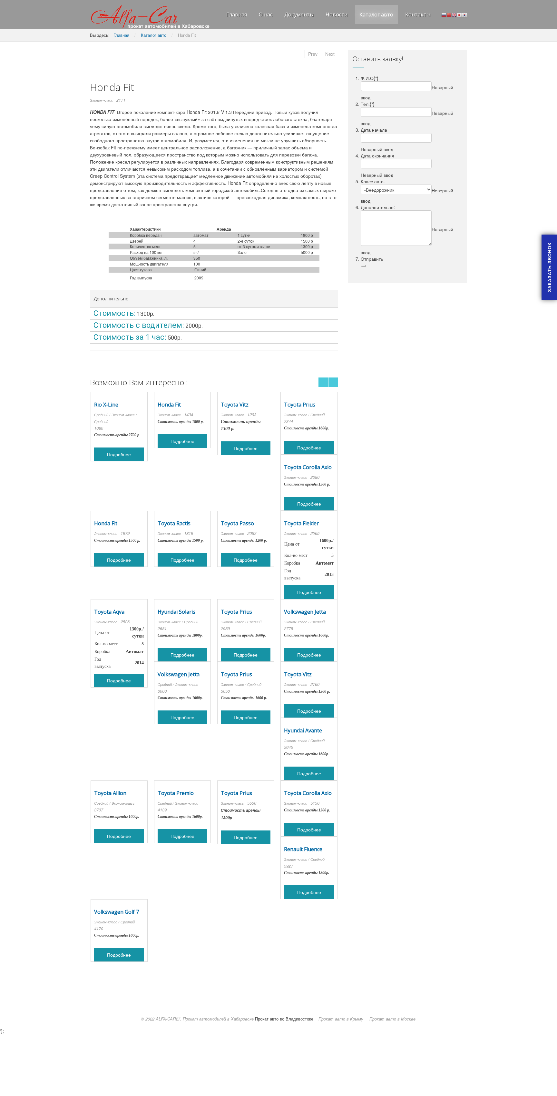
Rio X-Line (106, 404)
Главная (236, 14)
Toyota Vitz (235, 404)
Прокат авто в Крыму (340, 1019)
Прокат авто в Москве (392, 1019)
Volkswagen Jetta (305, 611)
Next (330, 54)
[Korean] (464, 14)
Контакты (417, 14)
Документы (299, 14)
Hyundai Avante (303, 730)
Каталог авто (376, 14)
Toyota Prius (299, 404)
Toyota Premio (176, 793)
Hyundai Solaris (176, 611)
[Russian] (443, 14)
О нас (265, 14)
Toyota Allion (110, 793)
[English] (454, 14)
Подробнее (119, 454)
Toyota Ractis (174, 523)
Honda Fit (169, 404)
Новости (336, 14)
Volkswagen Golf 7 (116, 911)
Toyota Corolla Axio (308, 467)
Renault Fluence (303, 849)
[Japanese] (459, 14)
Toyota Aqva (109, 611)
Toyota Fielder (301, 523)
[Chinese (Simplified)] (449, 14)
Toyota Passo (237, 523)
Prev (313, 54)
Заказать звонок (549, 267)
